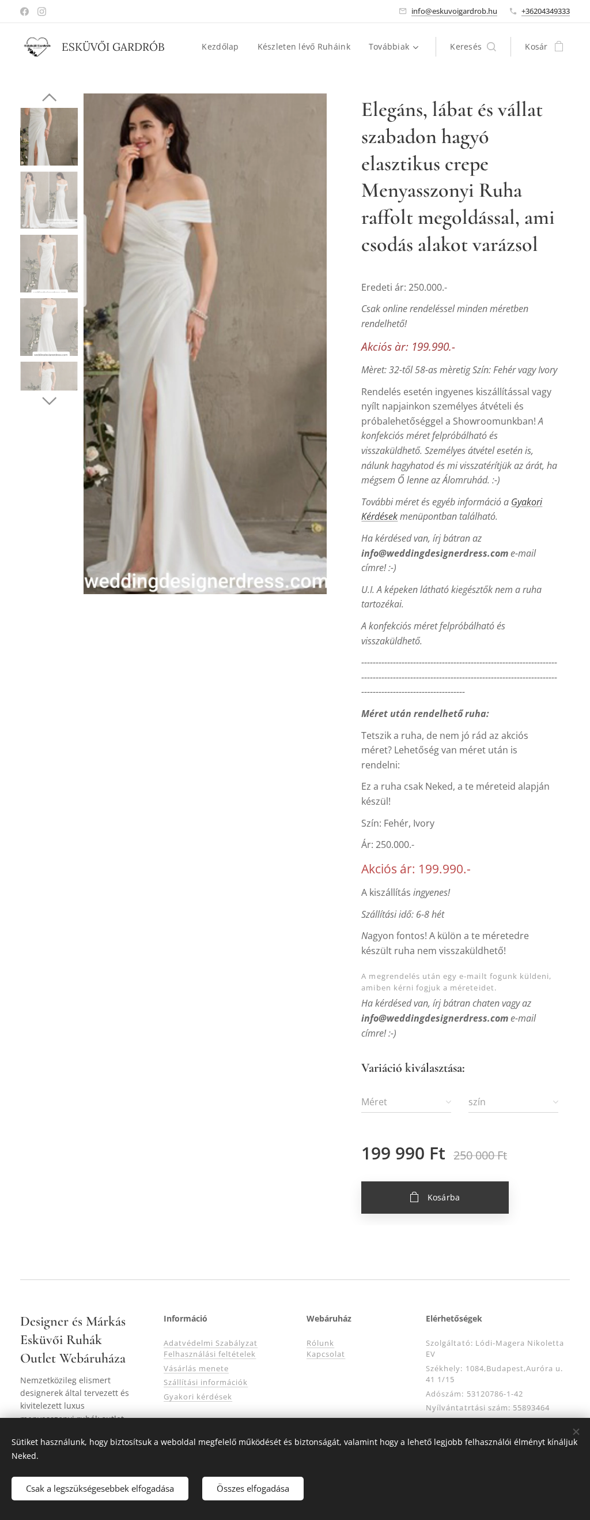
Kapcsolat (326, 1354)
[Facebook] (24, 11)
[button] (473, 46)
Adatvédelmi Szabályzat (211, 1343)
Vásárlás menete (196, 1368)
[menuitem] (223, 46)
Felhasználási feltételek (210, 1354)
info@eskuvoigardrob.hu (454, 11)
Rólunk (320, 1343)
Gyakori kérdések (198, 1396)
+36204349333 (545, 11)
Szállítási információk (206, 1382)
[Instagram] (42, 11)
